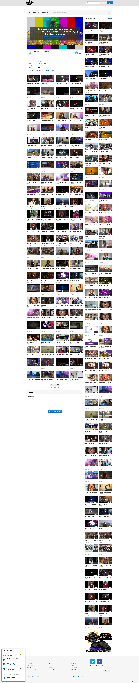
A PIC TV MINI (30, 354)
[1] (54, 12)
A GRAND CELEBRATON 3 (91, 309)
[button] (88, 3)
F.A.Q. (72, 672)
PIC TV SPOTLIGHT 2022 (105, 382)
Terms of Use (74, 663)
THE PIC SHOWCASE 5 (104, 224)
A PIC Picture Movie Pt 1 (47, 120)
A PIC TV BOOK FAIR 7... (105, 370)
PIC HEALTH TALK (89, 176)
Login (103, 3)
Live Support (30, 663)
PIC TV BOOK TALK (104, 212)
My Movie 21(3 (45, 108)
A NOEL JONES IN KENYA (33, 83)
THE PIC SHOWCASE (104, 249)
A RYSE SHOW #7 (45, 83)
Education (44, 63)
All (34, 8)
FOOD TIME (102, 127)
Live (36, 3)
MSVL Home (30, 665)
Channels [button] (57, 3)
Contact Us (51, 669)
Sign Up (110, 3)
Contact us (9, 655)
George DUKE (88, 42)
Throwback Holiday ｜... (76, 256)
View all (110, 18)
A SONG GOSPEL (89, 103)
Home (28, 8)
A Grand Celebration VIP (105, 309)
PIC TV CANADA (89, 249)
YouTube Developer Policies (77, 676)
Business (40, 63)
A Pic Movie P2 (31, 120)
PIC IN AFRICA (102, 236)
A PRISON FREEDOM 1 (90, 358)
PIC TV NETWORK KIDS (90, 164)
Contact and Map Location (33, 674)
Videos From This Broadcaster (37, 70)
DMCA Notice (74, 669)
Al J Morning (102, 30)
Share (52, 70)
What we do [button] (41, 3)
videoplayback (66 (74, 145)
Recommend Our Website (33, 669)
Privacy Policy (74, 665)
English (132, 681)
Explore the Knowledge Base (13, 679)
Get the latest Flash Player (55, 36)
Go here (8, 660)
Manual (29, 667)
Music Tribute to (103, 42)
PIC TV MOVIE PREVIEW (105, 151)
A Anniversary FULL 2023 (47, 256)
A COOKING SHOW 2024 (76, 231)
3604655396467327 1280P (33, 194)
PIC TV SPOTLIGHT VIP (104, 200)
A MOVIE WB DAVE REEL (76, 108)
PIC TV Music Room (90, 200)
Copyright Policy (74, 667)
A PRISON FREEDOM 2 (104, 358)
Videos (32, 8)
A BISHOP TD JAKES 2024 (47, 243)
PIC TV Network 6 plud (91, 297)
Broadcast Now (67, 3)
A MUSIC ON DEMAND (61, 133)
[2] (55, 12)
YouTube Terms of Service (77, 674)
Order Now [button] (50, 3)
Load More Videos (55, 384)
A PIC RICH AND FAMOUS (47, 231)
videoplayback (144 (32, 157)
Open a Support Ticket (12, 664)
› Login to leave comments (55, 411)
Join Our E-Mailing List (32, 672)
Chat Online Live (10, 669)
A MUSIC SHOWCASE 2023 (47, 293)
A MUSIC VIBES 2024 (75, 280)
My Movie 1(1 (59, 108)
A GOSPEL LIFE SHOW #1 (62, 231)
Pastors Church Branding (33, 676)
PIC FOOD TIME (103, 139)
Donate (50, 667)
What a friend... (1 (74, 170)
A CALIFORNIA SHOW (32, 293)
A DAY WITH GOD (45, 342)
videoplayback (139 (61, 157)
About (47, 70)
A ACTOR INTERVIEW (46, 182)
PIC (36, 53)
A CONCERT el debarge (76, 367)
